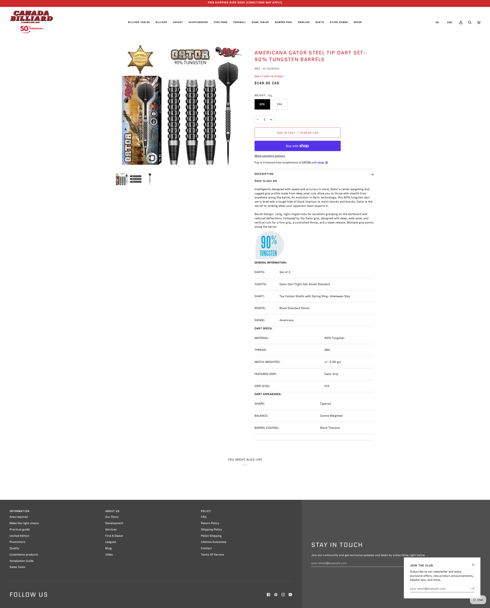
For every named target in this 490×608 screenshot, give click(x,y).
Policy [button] (206, 511)
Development (114, 523)
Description (264, 174)
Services (111, 529)
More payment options (270, 156)
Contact (206, 548)
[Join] (469, 589)
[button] (139, 22)
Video (109, 554)
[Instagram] (283, 594)
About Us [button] (112, 511)
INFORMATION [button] (19, 511)
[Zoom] (180, 107)
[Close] (474, 563)
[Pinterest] (276, 594)
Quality (14, 548)
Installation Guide (21, 561)
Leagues (110, 542)
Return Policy (210, 523)
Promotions (17, 542)
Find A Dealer (114, 536)
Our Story (111, 517)
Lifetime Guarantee (213, 542)
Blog (108, 548)
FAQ (204, 517)
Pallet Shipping (211, 536)
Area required (19, 517)
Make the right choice (24, 523)
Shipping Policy (211, 529)
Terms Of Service (212, 554)
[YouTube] (290, 594)
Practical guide (20, 529)
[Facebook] (268, 594)
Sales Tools (17, 567)
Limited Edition (19, 536)
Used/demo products (24, 554)
